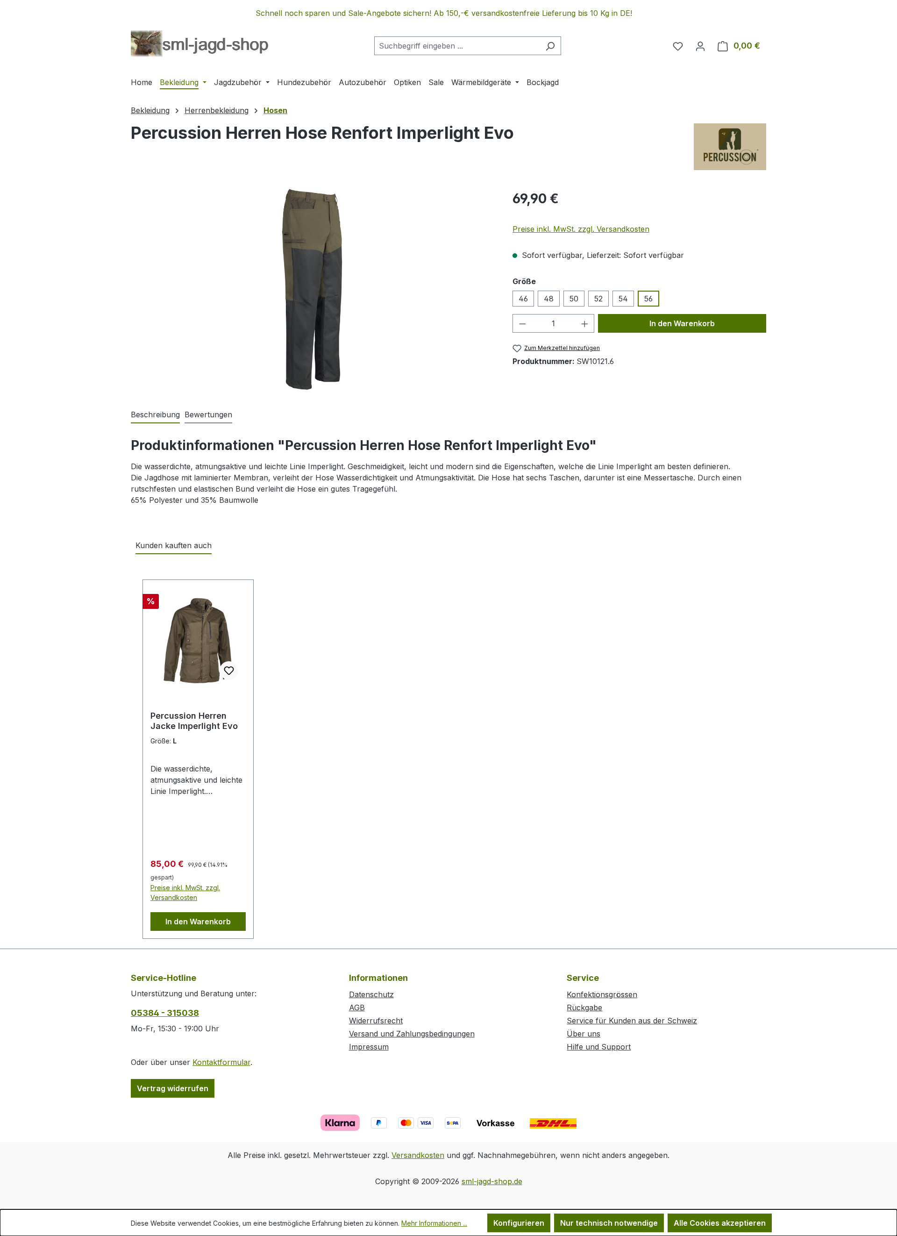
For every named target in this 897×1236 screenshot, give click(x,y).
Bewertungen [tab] (208, 414)
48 (549, 298)
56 (648, 298)
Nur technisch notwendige (609, 1223)
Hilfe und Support (599, 1046)
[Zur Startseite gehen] (200, 44)
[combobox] (457, 45)
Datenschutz (371, 994)
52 (598, 298)
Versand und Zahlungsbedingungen (412, 1033)
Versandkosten (418, 1155)
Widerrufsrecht (376, 1020)
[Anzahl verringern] (522, 323)
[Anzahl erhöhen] (585, 323)
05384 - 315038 (165, 1013)
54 (623, 298)
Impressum (369, 1046)
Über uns (583, 1033)
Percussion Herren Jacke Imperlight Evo (194, 721)
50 (574, 298)
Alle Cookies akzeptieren (720, 1223)
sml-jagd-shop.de (492, 1181)
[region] (448, 13)
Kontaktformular (221, 1062)
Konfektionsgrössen (602, 994)
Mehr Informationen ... (434, 1223)
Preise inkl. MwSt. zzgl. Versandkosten (581, 229)
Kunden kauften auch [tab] (173, 545)
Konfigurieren (518, 1223)
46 (523, 298)
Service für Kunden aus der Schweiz (632, 1020)
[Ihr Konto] (700, 45)
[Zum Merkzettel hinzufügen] (229, 670)
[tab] (155, 415)
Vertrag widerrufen (172, 1088)
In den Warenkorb (682, 323)
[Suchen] (550, 45)
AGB (357, 1007)
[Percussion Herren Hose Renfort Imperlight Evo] (312, 289)
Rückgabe (584, 1007)
